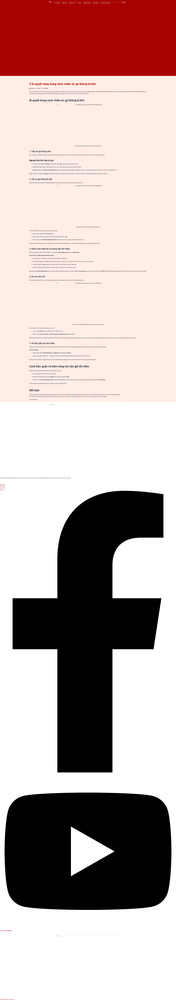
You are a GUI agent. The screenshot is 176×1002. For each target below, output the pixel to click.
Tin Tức (79, 3)
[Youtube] (88, 929)
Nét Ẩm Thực (72, 3)
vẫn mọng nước (104, 170)
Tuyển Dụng (95, 3)
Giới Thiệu (57, 3)
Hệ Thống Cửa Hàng (105, 3)
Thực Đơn (64, 3)
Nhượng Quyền (86, 3)
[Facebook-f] (88, 772)
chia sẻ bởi (64, 394)
